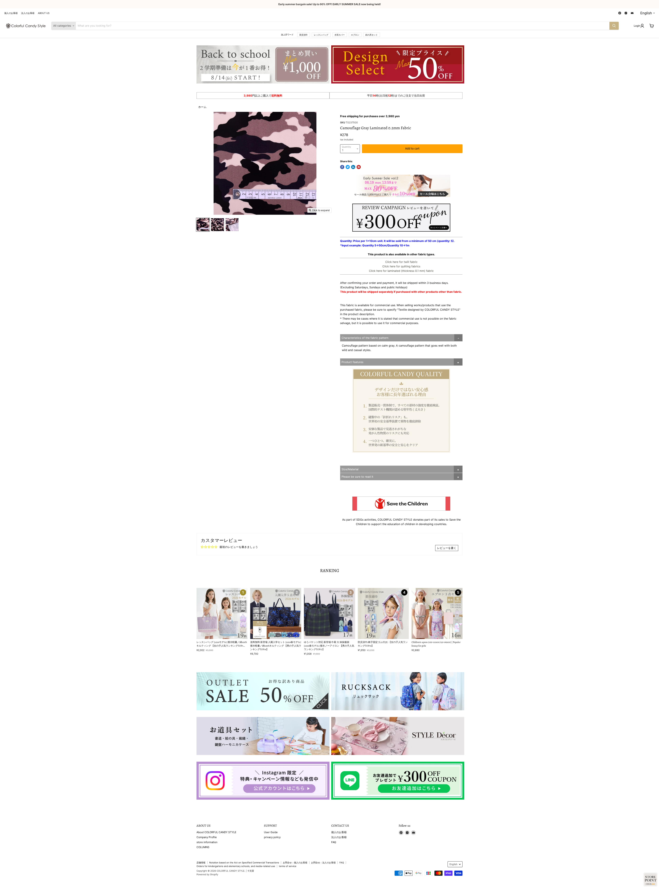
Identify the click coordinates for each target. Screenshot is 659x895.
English (646, 13)
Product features (352, 362)
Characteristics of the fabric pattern (365, 338)
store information (206, 842)
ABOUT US (43, 13)
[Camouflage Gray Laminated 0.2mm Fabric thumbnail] (203, 224)
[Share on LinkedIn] (353, 167)
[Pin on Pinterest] (359, 167)
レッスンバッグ (321, 35)
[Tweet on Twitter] (348, 167)
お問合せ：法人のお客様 (323, 862)
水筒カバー (339, 35)
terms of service (287, 866)
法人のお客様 (27, 13)
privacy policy (272, 837)
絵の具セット (371, 35)
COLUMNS (202, 847)
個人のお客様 (11, 13)
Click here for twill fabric (401, 262)
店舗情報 (200, 862)
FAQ (333, 842)
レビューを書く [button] (446, 548)
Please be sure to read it (357, 476)
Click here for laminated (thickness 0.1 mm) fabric (401, 271)
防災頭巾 (303, 35)
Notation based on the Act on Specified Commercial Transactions (244, 862)
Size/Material (350, 469)
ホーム (202, 107)
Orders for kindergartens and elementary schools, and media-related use (235, 866)
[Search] (614, 26)
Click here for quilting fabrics (401, 266)
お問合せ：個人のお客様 (295, 862)
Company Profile (206, 837)
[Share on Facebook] (342, 167)
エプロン (355, 35)
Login (637, 25)
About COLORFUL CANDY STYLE (216, 832)
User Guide (271, 832)
